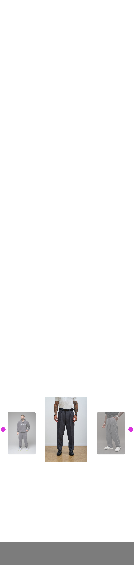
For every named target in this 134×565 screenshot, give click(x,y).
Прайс (43, 556)
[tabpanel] (67, 440)
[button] (30, 67)
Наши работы (46, 560)
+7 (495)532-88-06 (25, 549)
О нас (42, 549)
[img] (98, 9)
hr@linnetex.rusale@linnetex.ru (24, 553)
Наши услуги (43, 553)
